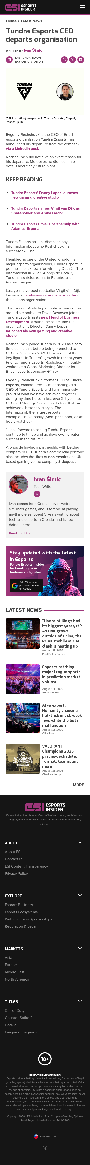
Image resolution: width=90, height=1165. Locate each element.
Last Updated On (28, 57)
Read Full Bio (19, 533)
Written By (14, 50)
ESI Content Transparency (26, 866)
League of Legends (21, 1032)
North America (17, 979)
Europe (11, 965)
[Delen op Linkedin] (80, 59)
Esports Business (19, 904)
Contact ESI (14, 859)
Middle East (14, 972)
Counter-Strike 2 (18, 1017)
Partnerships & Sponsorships (28, 919)
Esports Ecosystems (21, 912)
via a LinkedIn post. (22, 148)
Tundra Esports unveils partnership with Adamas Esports (45, 226)
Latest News (31, 21)
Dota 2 (10, 1025)
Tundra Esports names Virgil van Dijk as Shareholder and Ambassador (45, 210)
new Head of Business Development (43, 319)
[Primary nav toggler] (82, 7)
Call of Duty (14, 1010)
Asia (8, 957)
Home (11, 21)
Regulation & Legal (20, 926)
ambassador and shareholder (50, 295)
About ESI (13, 852)
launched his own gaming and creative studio (39, 333)
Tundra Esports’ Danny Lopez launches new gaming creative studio (44, 195)
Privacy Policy (16, 873)
